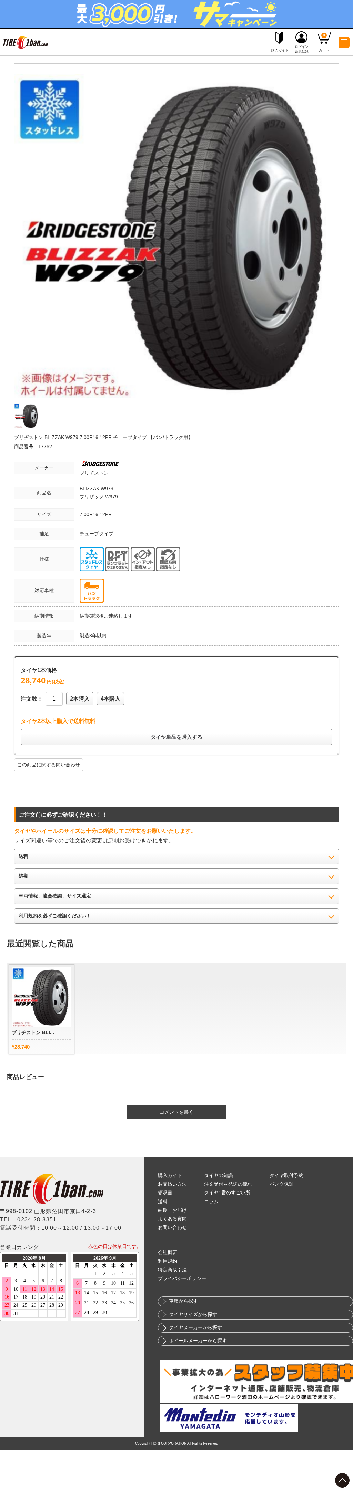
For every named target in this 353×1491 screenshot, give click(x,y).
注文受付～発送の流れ (228, 1184)
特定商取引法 (172, 1269)
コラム (211, 1201)
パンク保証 (282, 1184)
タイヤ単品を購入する (176, 737)
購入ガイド (170, 1175)
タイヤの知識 (218, 1175)
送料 (163, 1201)
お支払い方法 (172, 1184)
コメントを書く (176, 1112)
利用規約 (167, 1261)
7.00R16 (90, 514)
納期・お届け (172, 1210)
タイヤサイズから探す (193, 1314)
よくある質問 (172, 1218)
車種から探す (183, 1301)
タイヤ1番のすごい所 (227, 1192)
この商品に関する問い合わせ (48, 764)
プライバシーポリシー (182, 1278)
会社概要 (167, 1252)
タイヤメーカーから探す (195, 1327)
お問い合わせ (172, 1227)
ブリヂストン (94, 473)
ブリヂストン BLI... (33, 1032)
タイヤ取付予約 (286, 1175)
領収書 (165, 1192)
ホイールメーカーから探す (198, 1340)
